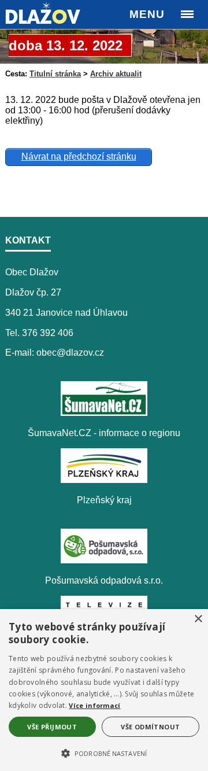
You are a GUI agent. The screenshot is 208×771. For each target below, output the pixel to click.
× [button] (198, 619)
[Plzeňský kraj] (104, 480)
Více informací (94, 705)
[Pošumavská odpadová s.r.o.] (104, 560)
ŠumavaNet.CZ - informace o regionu (104, 433)
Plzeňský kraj (104, 500)
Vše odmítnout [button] (150, 726)
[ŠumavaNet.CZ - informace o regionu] (104, 413)
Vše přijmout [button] (52, 726)
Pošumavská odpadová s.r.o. (104, 580)
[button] (104, 752)
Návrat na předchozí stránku (78, 156)
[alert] (104, 690)
